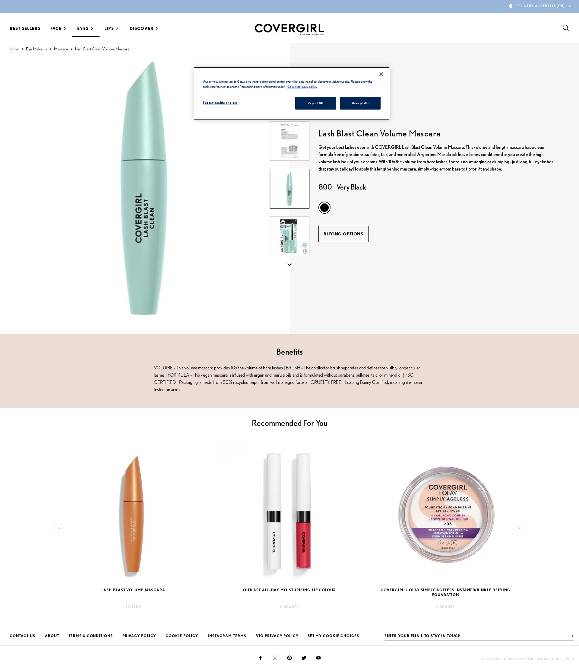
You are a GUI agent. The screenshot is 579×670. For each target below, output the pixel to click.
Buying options (343, 233)
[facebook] (260, 658)
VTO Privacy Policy (277, 635)
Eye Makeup (36, 48)
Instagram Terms (227, 635)
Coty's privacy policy (302, 87)
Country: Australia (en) (539, 6)
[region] (292, 93)
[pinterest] (289, 658)
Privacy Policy (139, 635)
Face (56, 28)
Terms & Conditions (91, 635)
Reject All (316, 103)
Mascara (61, 48)
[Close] (381, 74)
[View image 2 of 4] (289, 236)
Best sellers (25, 28)
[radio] (324, 208)
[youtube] (318, 658)
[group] (145, 188)
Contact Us (22, 635)
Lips (109, 28)
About (52, 635)
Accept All (360, 103)
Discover (141, 28)
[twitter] (304, 658)
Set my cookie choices (333, 635)
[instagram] (275, 658)
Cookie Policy (182, 635)
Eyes (83, 28)
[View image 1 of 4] (289, 188)
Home (13, 48)
